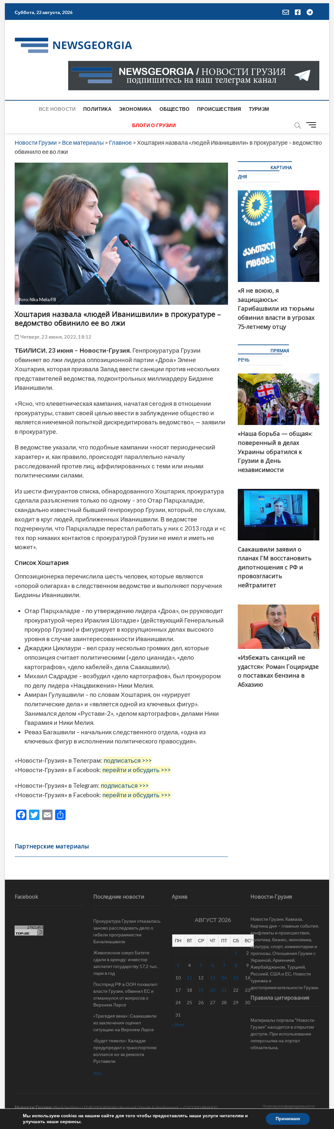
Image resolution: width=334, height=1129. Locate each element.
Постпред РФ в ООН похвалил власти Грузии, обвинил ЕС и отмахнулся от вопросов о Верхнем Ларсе (125, 994)
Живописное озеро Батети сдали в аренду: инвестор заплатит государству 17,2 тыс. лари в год (125, 963)
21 (224, 990)
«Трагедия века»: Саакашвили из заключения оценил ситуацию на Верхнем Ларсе (125, 1022)
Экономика (135, 109)
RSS (97, 1073)
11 (189, 977)
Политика (97, 109)
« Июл (178, 1024)
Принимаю (288, 1119)
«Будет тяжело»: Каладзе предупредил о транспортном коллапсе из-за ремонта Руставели (125, 1051)
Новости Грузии (33, 1107)
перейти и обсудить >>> (136, 769)
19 (201, 990)
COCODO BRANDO (200, 1107)
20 (212, 990)
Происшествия (219, 109)
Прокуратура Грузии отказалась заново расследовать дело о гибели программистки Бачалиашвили (126, 931)
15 (235, 977)
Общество (174, 109)
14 (224, 977)
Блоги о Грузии (154, 125)
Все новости (57, 109)
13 (212, 977)
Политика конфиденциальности (288, 1106)
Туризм (259, 109)
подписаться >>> (128, 760)
